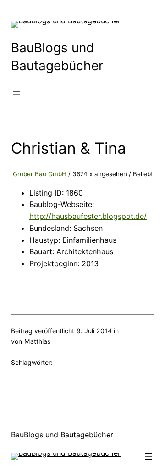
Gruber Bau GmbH (39, 174)
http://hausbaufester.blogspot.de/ (88, 216)
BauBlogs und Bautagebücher (62, 434)
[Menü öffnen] (16, 91)
